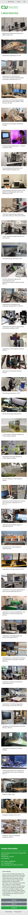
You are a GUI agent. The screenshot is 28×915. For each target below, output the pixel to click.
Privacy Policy (18, 911)
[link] (14, 7)
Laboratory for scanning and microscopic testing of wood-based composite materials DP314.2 (13, 77)
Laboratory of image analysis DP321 (13, 569)
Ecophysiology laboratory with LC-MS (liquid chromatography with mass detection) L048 (13, 192)
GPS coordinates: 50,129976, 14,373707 (12, 865)
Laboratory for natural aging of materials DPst (11, 547)
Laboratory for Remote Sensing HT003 (12, 371)
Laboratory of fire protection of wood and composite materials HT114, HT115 (13, 502)
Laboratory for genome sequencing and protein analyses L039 (13, 327)
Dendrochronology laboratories (11, 414)
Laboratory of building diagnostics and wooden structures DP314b (12, 704)
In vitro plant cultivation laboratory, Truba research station (13, 435)
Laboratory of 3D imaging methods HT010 (13, 349)
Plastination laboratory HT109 (11, 55)
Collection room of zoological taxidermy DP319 (11, 836)
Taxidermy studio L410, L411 (11, 815)
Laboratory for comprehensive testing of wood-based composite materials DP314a (13, 659)
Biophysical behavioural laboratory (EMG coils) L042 (12, 34)
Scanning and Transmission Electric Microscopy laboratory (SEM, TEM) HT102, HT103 (13, 101)
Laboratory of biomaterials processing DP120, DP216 (13, 727)
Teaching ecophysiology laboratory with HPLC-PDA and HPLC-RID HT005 (13, 214)
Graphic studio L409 (8, 794)
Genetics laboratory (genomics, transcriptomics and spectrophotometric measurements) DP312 (13, 281)
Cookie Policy (8, 911)
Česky (18, 1)
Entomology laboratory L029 (11, 393)
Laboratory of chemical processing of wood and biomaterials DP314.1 (13, 590)
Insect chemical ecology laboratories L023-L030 (13, 237)
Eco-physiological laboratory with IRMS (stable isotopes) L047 (12, 168)
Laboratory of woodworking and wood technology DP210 (12, 636)
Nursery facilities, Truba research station (12, 479)
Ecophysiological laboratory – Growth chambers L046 (13, 146)
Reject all (14, 904)
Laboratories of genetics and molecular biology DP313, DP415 (12, 305)
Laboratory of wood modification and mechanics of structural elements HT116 (13, 613)
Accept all (14, 907)
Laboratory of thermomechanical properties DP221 (12, 682)
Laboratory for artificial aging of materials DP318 (12, 525)
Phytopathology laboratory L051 (12, 258)
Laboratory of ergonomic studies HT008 (12, 749)
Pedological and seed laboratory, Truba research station (12, 457)
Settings (14, 900)
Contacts (11, 1)
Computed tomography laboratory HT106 (12, 124)
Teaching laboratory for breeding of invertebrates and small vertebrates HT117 (13, 772)
